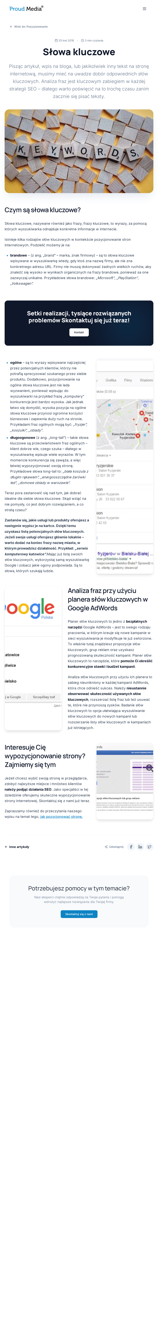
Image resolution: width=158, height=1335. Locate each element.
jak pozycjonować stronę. (61, 817)
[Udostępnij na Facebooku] (131, 847)
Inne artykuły (19, 847)
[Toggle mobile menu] (144, 9)
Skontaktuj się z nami (79, 914)
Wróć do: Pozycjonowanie (31, 26)
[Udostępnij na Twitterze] (149, 847)
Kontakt (79, 332)
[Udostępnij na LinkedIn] (140, 847)
